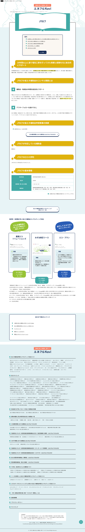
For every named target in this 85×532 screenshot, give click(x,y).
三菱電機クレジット (28, 479)
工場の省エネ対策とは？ (41, 399)
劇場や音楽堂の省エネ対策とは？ (49, 386)
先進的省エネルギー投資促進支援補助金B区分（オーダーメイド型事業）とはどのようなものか (35, 448)
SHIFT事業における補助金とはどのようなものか (23, 441)
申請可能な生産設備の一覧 (15, 436)
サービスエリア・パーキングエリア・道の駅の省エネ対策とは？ (23, 384)
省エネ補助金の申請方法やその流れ (17, 412)
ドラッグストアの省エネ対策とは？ (58, 390)
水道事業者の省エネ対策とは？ (16, 379)
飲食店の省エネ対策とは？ (31, 394)
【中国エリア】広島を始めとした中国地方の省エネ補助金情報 (53, 470)
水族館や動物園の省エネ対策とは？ (33, 386)
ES (45, 367)
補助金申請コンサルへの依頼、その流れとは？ (41, 360)
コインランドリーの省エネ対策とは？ (50, 382)
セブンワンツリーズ (69, 360)
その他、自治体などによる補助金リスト (21, 467)
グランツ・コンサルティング (44, 362)
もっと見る (42, 52)
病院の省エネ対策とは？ (52, 399)
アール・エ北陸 (62, 362)
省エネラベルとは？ (30, 399)
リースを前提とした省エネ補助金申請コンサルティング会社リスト (28, 476)
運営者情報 (14, 497)
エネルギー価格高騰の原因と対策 (47, 401)
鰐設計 (62, 360)
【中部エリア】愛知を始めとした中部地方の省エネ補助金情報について (24, 470)
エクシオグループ (13, 487)
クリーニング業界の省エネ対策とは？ (17, 380)
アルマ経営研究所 (28, 364)
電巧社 (11, 369)
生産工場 (29, 420)
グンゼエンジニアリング (15, 371)
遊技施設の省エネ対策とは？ (30, 390)
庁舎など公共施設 (49, 420)
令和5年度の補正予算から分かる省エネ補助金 (54, 405)
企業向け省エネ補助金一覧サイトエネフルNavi (24, 323)
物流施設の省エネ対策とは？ (55, 392)
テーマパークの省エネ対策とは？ (67, 382)
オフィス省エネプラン (52, 367)
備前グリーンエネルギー (19, 331)
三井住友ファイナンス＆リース (16, 479)
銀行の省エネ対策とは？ (30, 392)
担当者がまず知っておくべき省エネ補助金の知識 (23, 409)
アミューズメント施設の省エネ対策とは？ (18, 382)
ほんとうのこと (56, 360)
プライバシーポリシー (16, 502)
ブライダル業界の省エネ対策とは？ (34, 380)
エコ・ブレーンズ (18, 366)
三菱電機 (70, 367)
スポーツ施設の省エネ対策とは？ (64, 386)
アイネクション (26, 366)
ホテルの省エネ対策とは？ (44, 397)
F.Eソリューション (19, 362)
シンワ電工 (36, 364)
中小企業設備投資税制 (60, 401)
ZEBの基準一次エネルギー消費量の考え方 (18, 427)
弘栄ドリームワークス (35, 366)
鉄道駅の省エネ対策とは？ (15, 388)
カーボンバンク (13, 367)
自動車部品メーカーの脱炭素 (52, 403)
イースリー (53, 364)
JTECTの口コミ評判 (31, 48)
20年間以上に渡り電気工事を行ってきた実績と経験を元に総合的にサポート (43, 39)
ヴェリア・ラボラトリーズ (15, 489)
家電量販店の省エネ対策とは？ (16, 390)
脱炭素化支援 (56, 369)
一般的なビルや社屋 (14, 420)
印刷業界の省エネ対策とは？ (65, 379)
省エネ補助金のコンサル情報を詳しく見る (19, 274)
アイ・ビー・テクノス (23, 487)
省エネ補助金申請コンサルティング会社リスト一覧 (42, 209)
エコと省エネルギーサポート (20, 369)
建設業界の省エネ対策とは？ (61, 384)
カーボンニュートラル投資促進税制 (36, 405)
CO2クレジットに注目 (14, 444)
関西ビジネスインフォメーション (21, 334)
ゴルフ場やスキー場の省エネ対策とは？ (46, 384)
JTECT (11, 366)
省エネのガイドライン (14, 401)
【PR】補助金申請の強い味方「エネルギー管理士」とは (25, 493)
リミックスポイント (62, 367)
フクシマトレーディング (58, 487)
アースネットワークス (47, 487)
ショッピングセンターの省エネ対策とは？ (51, 380)
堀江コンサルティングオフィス (30, 362)
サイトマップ (14, 507)
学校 (43, 420)
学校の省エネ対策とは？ (33, 397)
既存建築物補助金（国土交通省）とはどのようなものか (25, 462)
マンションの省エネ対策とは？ (35, 382)
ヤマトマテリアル (68, 366)
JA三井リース (50, 479)
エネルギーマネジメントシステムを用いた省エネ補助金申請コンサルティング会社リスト (33, 483)
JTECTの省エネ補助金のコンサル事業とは (36, 41)
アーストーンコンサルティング (48, 366)
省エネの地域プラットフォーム (27, 401)
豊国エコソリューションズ (23, 367)
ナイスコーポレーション (47, 369)
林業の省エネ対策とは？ (29, 379)
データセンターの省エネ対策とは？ (17, 394)
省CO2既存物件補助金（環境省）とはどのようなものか (25, 457)
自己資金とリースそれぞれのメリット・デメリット (32, 436)
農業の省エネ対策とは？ (53, 379)
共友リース (44, 479)
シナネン (29, 369)
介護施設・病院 (23, 420)
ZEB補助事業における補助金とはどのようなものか (42, 134)
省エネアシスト (61, 364)
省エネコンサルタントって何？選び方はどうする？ (20, 360)
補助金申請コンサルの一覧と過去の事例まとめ (19, 429)
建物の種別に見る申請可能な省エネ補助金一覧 (23, 416)
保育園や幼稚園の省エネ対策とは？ (17, 386)
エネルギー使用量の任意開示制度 (30, 403)
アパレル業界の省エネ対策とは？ (17, 392)
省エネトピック (15, 375)
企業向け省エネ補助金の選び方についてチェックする (62, 193)
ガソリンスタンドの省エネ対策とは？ (55, 388)
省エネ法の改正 (41, 403)
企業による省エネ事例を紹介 (16, 403)
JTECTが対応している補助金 (33, 45)
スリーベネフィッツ (37, 369)
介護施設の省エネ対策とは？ (43, 390)
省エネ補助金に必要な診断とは (32, 412)
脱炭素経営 (37, 401)
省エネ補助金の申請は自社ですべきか (48, 412)
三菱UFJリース (37, 479)
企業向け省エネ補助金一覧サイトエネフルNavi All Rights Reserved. (44, 530)
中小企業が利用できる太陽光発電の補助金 (18, 405)
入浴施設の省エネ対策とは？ (28, 388)
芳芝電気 (12, 362)
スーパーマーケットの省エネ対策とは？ (18, 397)
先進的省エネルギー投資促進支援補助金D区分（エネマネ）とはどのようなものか (31, 453)
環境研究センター (59, 366)
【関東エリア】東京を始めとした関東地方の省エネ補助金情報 (49, 472)
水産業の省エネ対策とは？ (41, 379)
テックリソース (17, 328)
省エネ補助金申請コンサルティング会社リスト (24, 326)
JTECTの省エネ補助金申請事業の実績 (35, 43)
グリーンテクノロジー (39, 367)
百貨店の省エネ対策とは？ (43, 394)
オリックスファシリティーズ (35, 487)
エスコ (31, 367)
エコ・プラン (63, 369)
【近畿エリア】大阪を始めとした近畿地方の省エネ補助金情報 (22, 472)
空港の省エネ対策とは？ (41, 388)
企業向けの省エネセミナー (64, 399)
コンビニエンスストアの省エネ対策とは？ (59, 394)
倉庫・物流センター (37, 420)
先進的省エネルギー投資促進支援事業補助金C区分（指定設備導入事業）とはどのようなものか (35, 433)
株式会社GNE (54, 362)
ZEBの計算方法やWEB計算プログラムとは (37, 427)
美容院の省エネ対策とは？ (42, 392)
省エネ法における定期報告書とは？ (17, 399)
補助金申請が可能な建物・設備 (54, 427)
